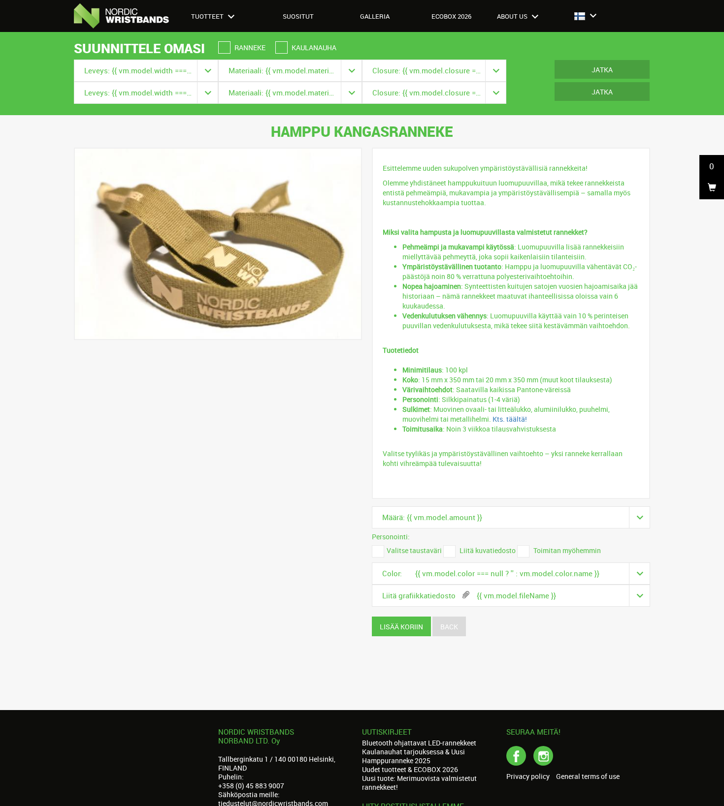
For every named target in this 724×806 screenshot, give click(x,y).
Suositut (298, 16)
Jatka (602, 69)
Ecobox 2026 (451, 16)
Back (449, 626)
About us (513, 16)
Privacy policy (528, 776)
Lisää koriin (401, 626)
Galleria (375, 16)
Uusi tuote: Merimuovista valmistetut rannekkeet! (419, 783)
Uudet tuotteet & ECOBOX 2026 (410, 769)
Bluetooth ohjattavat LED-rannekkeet (419, 742)
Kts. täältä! (510, 419)
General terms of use (588, 776)
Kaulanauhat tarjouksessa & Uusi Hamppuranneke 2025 (413, 756)
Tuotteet (208, 16)
